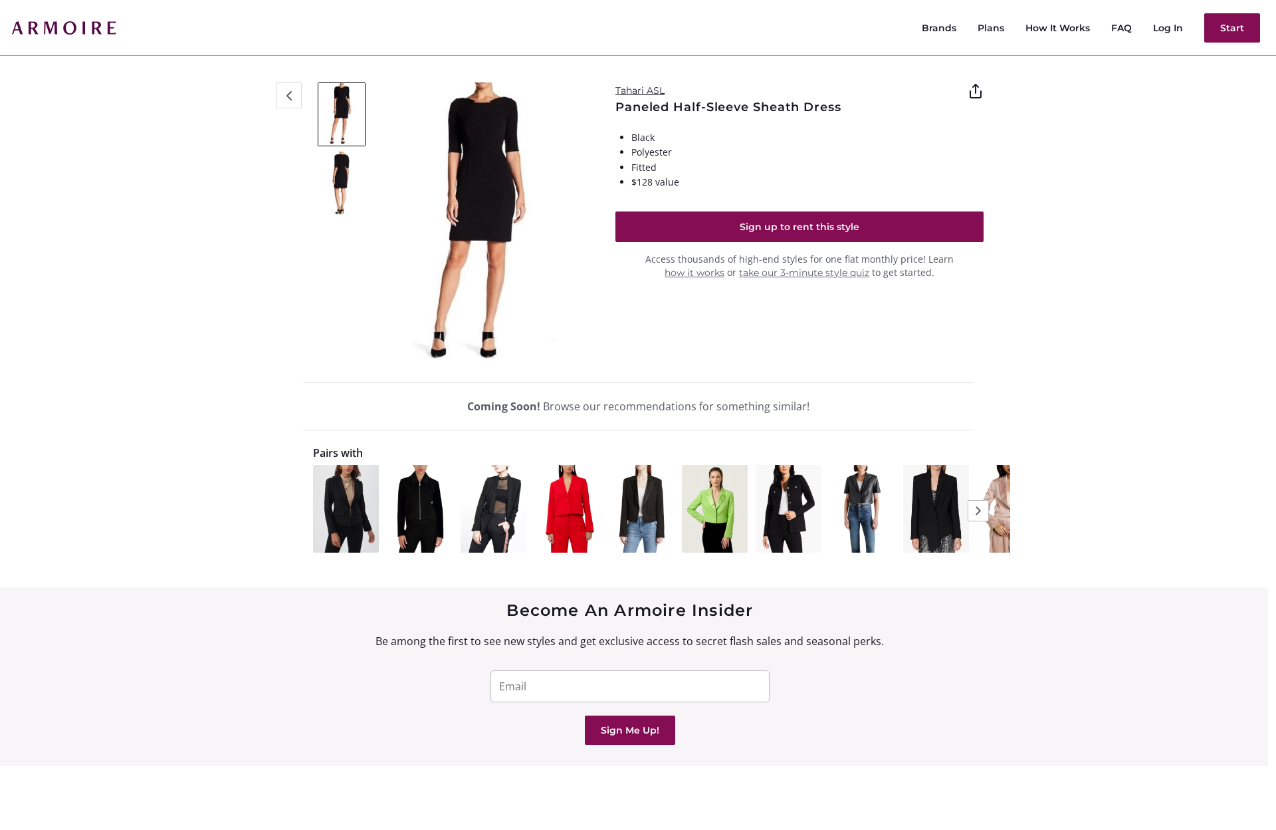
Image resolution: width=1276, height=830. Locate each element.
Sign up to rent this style (799, 227)
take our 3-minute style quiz (804, 273)
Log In (1168, 28)
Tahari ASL (640, 90)
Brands (939, 28)
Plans (991, 28)
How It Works (1057, 28)
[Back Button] (289, 95)
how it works (694, 273)
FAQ (1121, 28)
